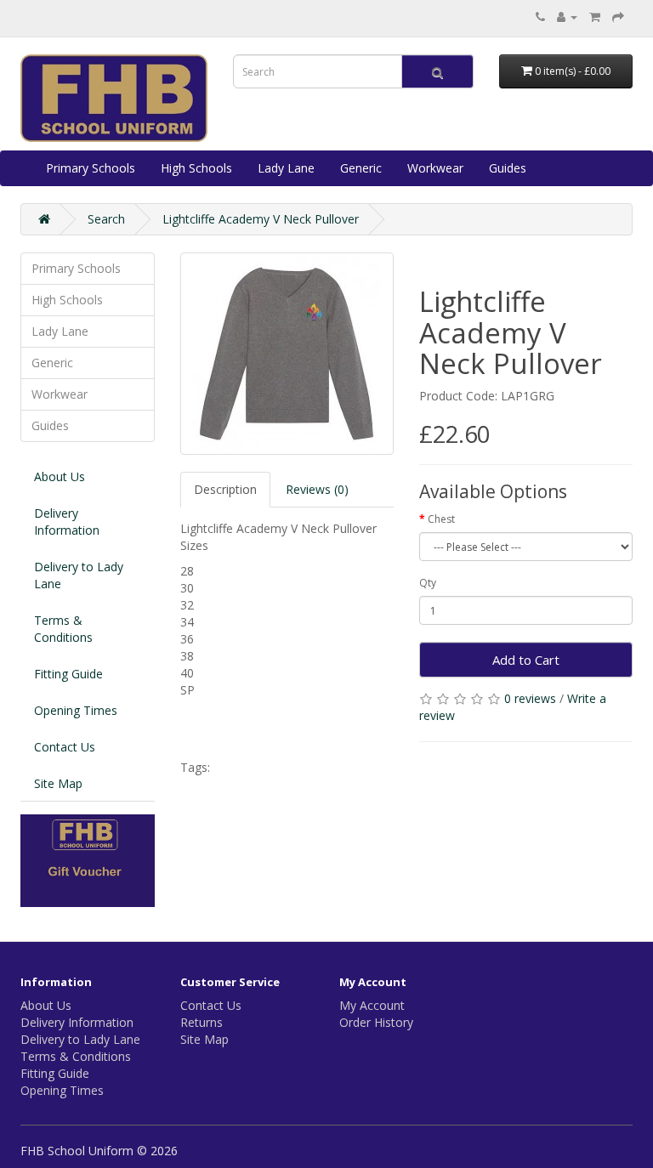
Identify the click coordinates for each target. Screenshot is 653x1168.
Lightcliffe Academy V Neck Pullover (260, 219)
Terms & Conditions (63, 628)
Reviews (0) (317, 489)
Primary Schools (90, 168)
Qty (427, 582)
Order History (376, 1022)
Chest (441, 519)
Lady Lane (286, 168)
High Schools (196, 168)
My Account (372, 1005)
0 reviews (530, 698)
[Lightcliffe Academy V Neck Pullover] (287, 353)
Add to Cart (525, 659)
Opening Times (75, 710)
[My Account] (567, 17)
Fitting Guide (68, 674)
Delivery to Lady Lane (78, 575)
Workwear (435, 168)
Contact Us (64, 747)
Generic (361, 168)
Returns (201, 1022)
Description (225, 489)
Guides (507, 168)
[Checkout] (618, 17)
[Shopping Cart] (594, 17)
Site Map (58, 783)
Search (106, 219)
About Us (59, 476)
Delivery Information (66, 521)
